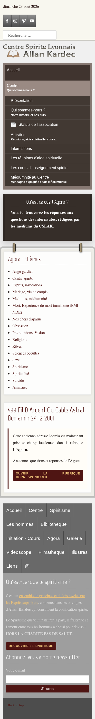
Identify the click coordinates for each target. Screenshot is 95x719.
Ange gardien (22, 271)
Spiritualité (20, 373)
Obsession (20, 325)
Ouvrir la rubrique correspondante (48, 475)
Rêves (17, 346)
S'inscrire (47, 689)
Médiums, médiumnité (29, 298)
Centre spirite (22, 278)
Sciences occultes (25, 352)
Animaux (19, 387)
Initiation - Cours (23, 538)
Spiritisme (20, 366)
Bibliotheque (54, 524)
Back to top (16, 705)
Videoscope (18, 552)
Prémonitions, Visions (29, 332)
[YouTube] (32, 21)
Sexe (16, 359)
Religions (19, 339)
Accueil (14, 510)
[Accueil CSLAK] (39, 52)
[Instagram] (15, 21)
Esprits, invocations (27, 284)
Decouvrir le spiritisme (31, 646)
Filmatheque (51, 552)
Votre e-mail (15, 670)
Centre (36, 510)
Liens (12, 566)
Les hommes (20, 524)
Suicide (18, 380)
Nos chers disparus (26, 318)
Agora (53, 538)
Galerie (74, 538)
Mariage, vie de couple (30, 291)
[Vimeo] (23, 21)
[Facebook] (7, 21)
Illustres (80, 552)
